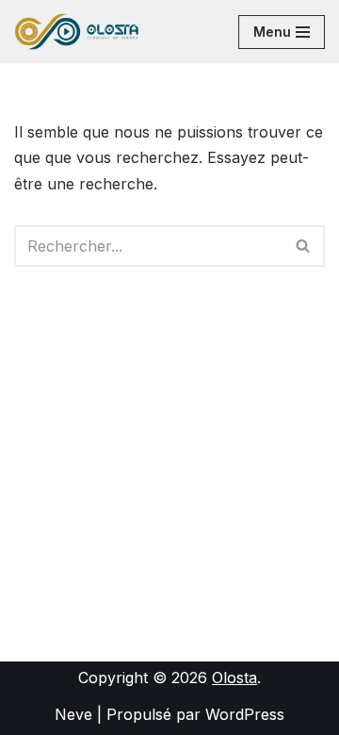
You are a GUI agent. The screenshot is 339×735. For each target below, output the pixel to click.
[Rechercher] (303, 246)
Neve (73, 714)
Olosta (234, 677)
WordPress (244, 714)
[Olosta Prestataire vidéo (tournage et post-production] (76, 31)
